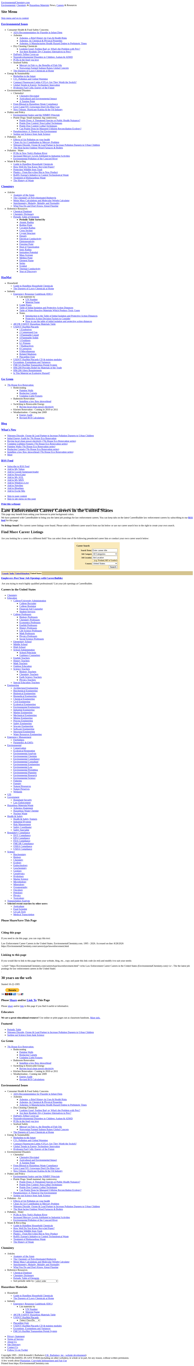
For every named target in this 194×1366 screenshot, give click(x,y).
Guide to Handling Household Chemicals (33, 164)
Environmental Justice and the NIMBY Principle (36, 115)
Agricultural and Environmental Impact (38, 98)
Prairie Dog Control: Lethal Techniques (38, 126)
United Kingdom (22, 573)
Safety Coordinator (22, 827)
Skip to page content (17, 496)
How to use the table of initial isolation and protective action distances (58, 321)
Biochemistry (19, 854)
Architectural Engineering (25, 688)
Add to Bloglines (15, 488)
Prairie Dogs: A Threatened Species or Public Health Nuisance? (49, 120)
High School (19, 647)
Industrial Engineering (24, 710)
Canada (5, 573)
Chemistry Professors (29, 619)
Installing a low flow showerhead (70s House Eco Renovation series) (40, 452)
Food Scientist (20, 909)
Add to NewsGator (16, 474)
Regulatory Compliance (18, 832)
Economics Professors (29, 622)
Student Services (27, 611)
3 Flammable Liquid (29, 335)
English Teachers (21, 658)
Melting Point (25, 257)
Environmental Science (24, 778)
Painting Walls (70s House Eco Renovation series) (31, 446)
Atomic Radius (26, 222)
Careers (60, 5)
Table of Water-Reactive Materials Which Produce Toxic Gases (49, 310)
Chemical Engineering (24, 699)
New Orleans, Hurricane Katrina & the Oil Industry (38, 109)
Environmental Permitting (25, 770)
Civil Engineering (21, 701)
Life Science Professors (30, 630)
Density (23, 236)
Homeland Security (22, 800)
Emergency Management (19, 737)
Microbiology (19, 881)
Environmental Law (22, 767)
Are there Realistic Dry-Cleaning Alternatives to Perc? (45, 51)
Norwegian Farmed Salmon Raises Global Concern (44, 68)
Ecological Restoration (24, 750)
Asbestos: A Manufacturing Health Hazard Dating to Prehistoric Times (53, 43)
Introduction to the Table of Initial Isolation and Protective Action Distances (61, 316)
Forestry (17, 783)
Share (13, 1000)
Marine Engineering (22, 712)
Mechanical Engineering (25, 715)
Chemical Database (22, 211)
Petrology (18, 892)
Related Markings (27, 354)
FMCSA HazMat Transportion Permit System (35, 365)
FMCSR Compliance (23, 843)
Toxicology (18, 898)
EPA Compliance (21, 838)
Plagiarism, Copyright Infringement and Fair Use (43, 1360)
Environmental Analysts (24, 753)
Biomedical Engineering (25, 696)
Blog (4, 423)
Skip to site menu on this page (21, 499)
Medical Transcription (23, 914)
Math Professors (27, 633)
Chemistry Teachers (28, 674)
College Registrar (27, 606)
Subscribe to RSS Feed (18, 466)
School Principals (27, 652)
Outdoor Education (22, 666)
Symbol (23, 266)
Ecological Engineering (24, 704)
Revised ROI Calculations (31, 417)
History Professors (28, 628)
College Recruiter (27, 603)
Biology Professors (28, 617)
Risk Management (22, 824)
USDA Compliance (22, 849)
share (10, 1006)
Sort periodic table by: (24, 1281)
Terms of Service (15, 1339)
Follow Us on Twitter (17, 1350)
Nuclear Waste (20, 813)
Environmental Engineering (26, 707)
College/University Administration (29, 600)
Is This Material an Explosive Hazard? (31, 373)
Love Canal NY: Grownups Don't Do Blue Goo (36, 107)
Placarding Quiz (27, 356)
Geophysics (19, 873)
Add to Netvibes (15, 485)
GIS (9, 794)
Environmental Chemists (25, 756)
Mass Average (26, 255)
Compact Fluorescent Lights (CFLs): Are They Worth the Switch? (45, 82)
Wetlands (17, 791)
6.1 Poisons (24, 343)
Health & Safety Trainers (25, 819)
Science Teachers (21, 669)
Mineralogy (18, 884)
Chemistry (21, 5)
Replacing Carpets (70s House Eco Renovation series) (33, 449)
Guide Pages (25, 305)
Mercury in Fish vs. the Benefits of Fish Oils (40, 65)
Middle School (20, 644)
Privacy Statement (16, 1336)
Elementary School (22, 641)
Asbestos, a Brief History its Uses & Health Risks (43, 38)
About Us (12, 1342)
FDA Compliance (21, 841)
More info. (95, 1017)
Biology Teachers (27, 671)
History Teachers (21, 660)
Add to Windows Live (18, 482)
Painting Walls (26, 390)
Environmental (8, 5)
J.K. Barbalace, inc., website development (65, 1355)
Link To (32, 1000)
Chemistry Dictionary (23, 214)
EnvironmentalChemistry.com (15, 2)
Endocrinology (20, 865)
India (12, 573)
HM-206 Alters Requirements (27, 370)
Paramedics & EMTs (23, 742)
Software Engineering (23, 729)
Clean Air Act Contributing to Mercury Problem (36, 142)
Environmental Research (25, 775)
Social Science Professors (31, 639)
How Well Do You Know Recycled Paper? (34, 167)
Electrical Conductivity (30, 238)
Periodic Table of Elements (26, 217)
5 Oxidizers (24, 340)
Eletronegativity (27, 241)
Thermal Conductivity (29, 268)
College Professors (22, 614)
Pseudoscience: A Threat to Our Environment (35, 131)
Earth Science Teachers (30, 677)
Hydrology (18, 876)
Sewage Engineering (23, 726)
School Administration (24, 650)
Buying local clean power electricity (36, 407)
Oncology (18, 890)
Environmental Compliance (26, 759)
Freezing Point (26, 244)
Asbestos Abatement (23, 808)
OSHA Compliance (22, 846)
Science (11, 851)
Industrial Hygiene (22, 821)
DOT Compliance (22, 835)
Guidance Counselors (29, 655)
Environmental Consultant (25, 761)
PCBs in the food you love (26, 60)
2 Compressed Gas (28, 332)
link (22, 1006)
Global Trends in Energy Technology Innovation (36, 85)
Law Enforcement (22, 802)
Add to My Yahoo (16, 469)
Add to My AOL (15, 477)
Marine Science (20, 879)
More (9, 454)
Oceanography (20, 887)
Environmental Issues (14, 24)
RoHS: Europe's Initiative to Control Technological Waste (41, 175)
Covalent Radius (27, 227)
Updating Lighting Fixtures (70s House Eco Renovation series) (37, 443)
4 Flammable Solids (28, 337)
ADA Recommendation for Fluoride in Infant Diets (37, 32)
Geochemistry (20, 868)
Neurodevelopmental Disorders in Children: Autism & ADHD (43, 57)
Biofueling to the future (24, 76)
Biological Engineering (24, 693)
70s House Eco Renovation (20, 385)
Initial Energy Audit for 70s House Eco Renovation (31, 438)
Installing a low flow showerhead (35, 401)
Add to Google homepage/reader (23, 472)
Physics (17, 895)
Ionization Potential (28, 252)
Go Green (7, 379)
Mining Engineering (23, 718)
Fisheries (17, 780)
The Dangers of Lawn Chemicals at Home (33, 70)
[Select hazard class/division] (29, 1320)
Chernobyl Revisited (29, 96)
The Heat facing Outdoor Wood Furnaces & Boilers (38, 147)
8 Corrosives (25, 348)
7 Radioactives (26, 346)
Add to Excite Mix (16, 491)
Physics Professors (28, 636)
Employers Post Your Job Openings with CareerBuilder (32, 578)
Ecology (17, 862)
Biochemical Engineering (25, 690)
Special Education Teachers (26, 682)
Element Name (26, 260)
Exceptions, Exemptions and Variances (31, 362)
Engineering (13, 685)
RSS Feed (7, 460)
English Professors (28, 625)
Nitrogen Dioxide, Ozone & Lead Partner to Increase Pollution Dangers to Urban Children (56, 145)
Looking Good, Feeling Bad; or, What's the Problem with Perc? (49, 49)
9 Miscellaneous (27, 351)
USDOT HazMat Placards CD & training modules (37, 359)
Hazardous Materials (39, 5)
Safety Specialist (21, 830)
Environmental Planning (25, 772)
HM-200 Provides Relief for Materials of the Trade (37, 367)
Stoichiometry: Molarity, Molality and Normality (36, 203)
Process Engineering (23, 720)
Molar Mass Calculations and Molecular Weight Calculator (41, 200)
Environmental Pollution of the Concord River (35, 158)
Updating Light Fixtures (30, 396)
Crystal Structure (27, 233)
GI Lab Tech (19, 911)
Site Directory (14, 1344)
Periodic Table (14, 1029)
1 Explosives (25, 329)
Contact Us (12, 1347)
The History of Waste (23, 180)
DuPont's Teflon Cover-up (26, 54)
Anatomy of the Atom (23, 195)
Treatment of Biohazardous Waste (29, 177)
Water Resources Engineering (27, 734)
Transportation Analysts (18, 901)
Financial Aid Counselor (31, 609)
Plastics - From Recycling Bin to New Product (35, 172)
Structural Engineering (24, 731)
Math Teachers (20, 663)
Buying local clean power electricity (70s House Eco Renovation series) (41, 441)
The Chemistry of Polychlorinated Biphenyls (34, 197)
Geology (17, 871)
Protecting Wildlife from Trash (27, 169)
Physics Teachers (27, 680)
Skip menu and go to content (15, 18)
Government (13, 797)
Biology (17, 857)
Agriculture (18, 906)
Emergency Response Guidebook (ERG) (33, 294)
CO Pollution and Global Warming (30, 79)
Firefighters (18, 740)
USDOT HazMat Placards (26, 326)
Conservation (19, 748)
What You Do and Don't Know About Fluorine (35, 206)
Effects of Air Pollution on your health (31, 139)
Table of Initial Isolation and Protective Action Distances (46, 307)
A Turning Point (27, 101)
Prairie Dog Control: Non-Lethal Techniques (40, 123)
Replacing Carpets (28, 393)
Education (12, 598)
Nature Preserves (21, 789)
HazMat (6, 277)
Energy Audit (25, 415)
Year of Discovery (28, 271)
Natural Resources (22, 786)
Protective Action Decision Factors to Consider (47, 318)
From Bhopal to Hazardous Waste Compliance (35, 104)
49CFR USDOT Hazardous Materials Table (34, 324)
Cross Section (26, 230)
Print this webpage (10, 504)
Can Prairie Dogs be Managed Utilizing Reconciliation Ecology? (50, 128)
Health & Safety (15, 816)
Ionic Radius (25, 249)
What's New (8, 429)
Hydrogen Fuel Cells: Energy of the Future (33, 87)
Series (22, 263)
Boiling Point (25, 225)
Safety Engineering (22, 723)
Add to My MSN (15, 480)
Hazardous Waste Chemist (25, 811)
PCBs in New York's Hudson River (30, 153)
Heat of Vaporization (29, 247)
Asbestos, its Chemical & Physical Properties (40, 40)
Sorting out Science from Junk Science (31, 134)
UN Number (31, 299)
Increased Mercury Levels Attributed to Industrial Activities (41, 156)
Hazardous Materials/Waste (20, 805)
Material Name (32, 302)
